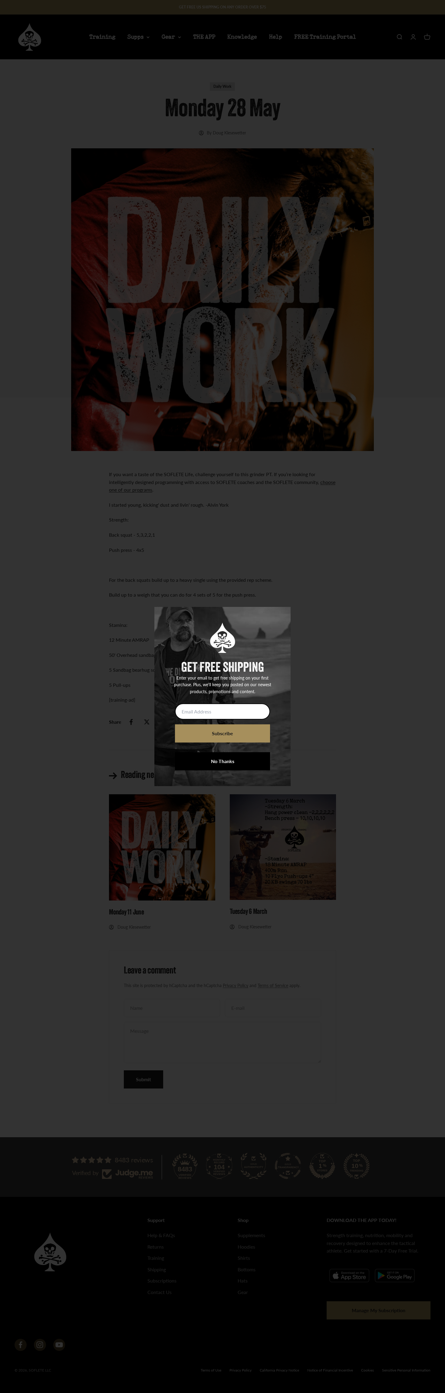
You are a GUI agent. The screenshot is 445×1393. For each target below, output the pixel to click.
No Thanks (222, 761)
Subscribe (222, 733)
